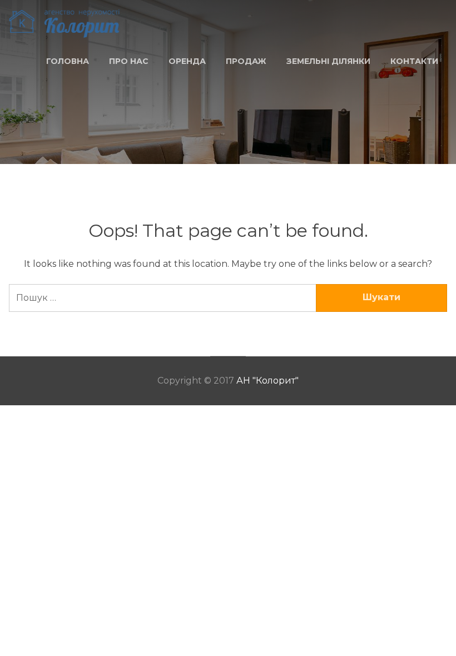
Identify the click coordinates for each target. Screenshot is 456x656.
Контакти (414, 61)
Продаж (246, 61)
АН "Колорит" (267, 380)
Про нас (128, 61)
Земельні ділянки (328, 61)
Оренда (187, 61)
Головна (67, 61)
